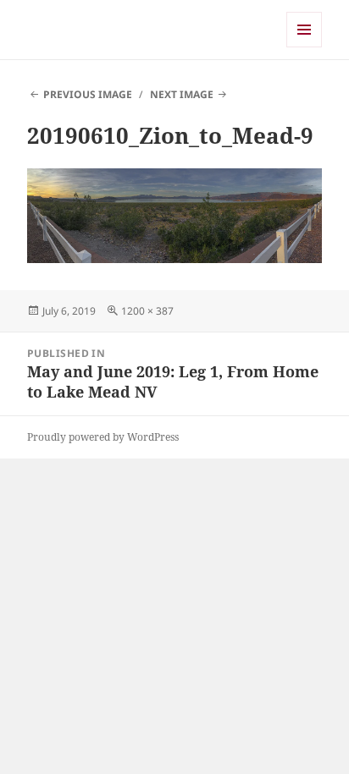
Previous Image (87, 94)
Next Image (181, 94)
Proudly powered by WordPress (103, 437)
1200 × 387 (147, 311)
